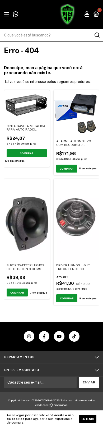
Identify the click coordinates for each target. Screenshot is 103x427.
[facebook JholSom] (44, 336)
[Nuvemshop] (51, 405)
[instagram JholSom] (29, 336)
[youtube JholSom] (59, 336)
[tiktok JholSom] (74, 336)
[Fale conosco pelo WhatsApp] (15, 15)
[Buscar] (96, 35)
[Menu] (7, 14)
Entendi (88, 418)
